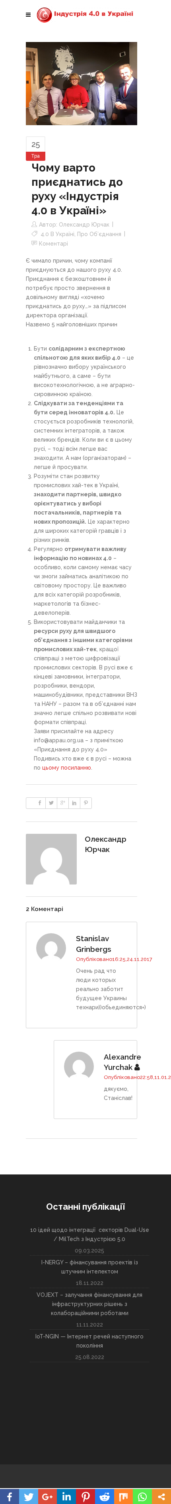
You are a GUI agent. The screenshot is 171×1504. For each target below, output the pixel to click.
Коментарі (53, 243)
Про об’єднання (99, 234)
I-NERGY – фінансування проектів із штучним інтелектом (89, 1267)
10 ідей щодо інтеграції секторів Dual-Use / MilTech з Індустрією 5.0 (89, 1234)
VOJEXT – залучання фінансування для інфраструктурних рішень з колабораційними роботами (89, 1304)
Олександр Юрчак (84, 224)
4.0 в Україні (57, 234)
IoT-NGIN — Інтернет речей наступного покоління (89, 1341)
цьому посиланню (66, 767)
